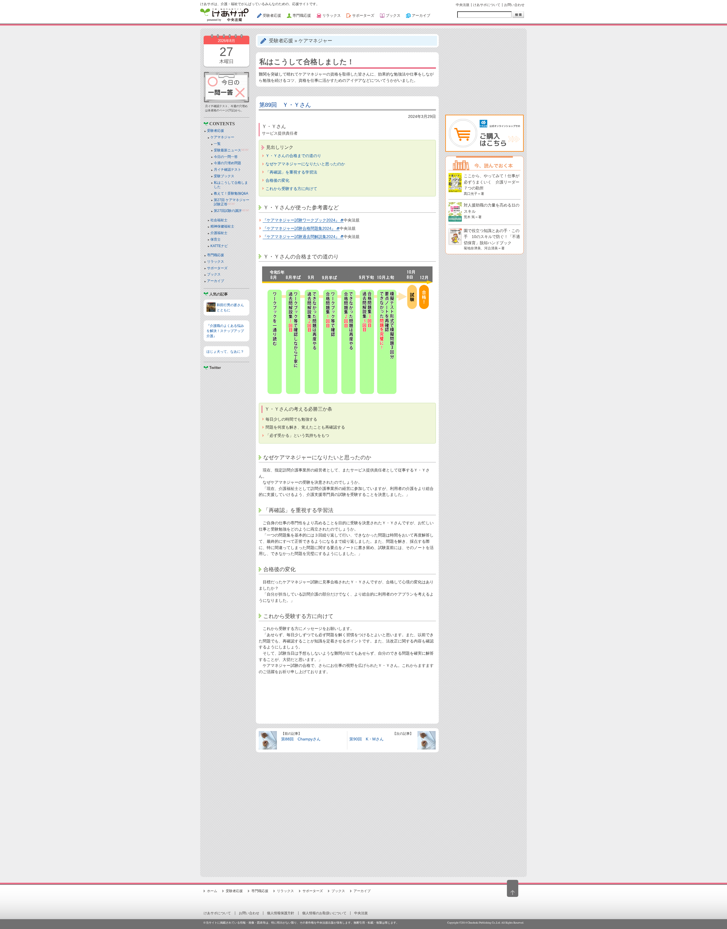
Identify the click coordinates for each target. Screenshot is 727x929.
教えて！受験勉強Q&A (231, 193)
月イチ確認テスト (227, 170)
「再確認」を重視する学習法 (291, 172)
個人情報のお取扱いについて (324, 913)
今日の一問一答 (226, 157)
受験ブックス (224, 176)
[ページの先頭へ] (512, 888)
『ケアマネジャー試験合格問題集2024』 (299, 228)
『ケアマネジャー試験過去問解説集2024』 (301, 236)
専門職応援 (215, 255)
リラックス (215, 262)
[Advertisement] (226, 523)
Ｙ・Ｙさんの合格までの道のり (293, 155)
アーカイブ (215, 281)
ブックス (214, 274)
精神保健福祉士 (222, 226)
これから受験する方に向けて (291, 188)
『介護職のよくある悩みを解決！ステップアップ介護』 (225, 331)
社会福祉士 (218, 220)
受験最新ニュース (227, 150)
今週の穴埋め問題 (227, 163)
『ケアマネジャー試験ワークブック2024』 (301, 220)
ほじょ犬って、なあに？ (225, 352)
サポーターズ (217, 268)
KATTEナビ (219, 246)
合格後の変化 (277, 180)
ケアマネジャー (222, 137)
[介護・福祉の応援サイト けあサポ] (224, 15)
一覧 (217, 144)
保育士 (215, 239)
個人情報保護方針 (280, 913)
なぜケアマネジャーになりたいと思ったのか (305, 164)
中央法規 (462, 5)
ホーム (212, 891)
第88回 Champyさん (301, 739)
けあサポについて (486, 5)
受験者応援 (215, 131)
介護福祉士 (218, 233)
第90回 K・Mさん (366, 739)
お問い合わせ (514, 5)
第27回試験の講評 (228, 211)
